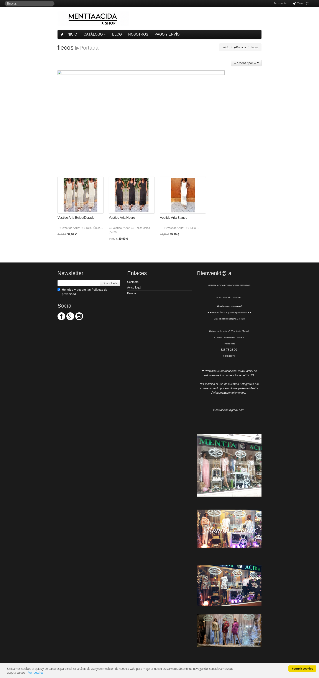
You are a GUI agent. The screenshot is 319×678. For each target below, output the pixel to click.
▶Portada (240, 47)
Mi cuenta (280, 3)
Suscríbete (110, 283)
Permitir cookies (302, 668)
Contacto (132, 282)
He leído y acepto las (84, 292)
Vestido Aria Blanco (173, 217)
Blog (117, 34)
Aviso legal (134, 287)
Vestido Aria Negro (122, 217)
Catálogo (94, 34)
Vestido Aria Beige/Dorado (76, 217)
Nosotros (138, 34)
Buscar (131, 293)
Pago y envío (167, 34)
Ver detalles (35, 672)
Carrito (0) (302, 3)
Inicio (71, 34)
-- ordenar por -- (245, 63)
